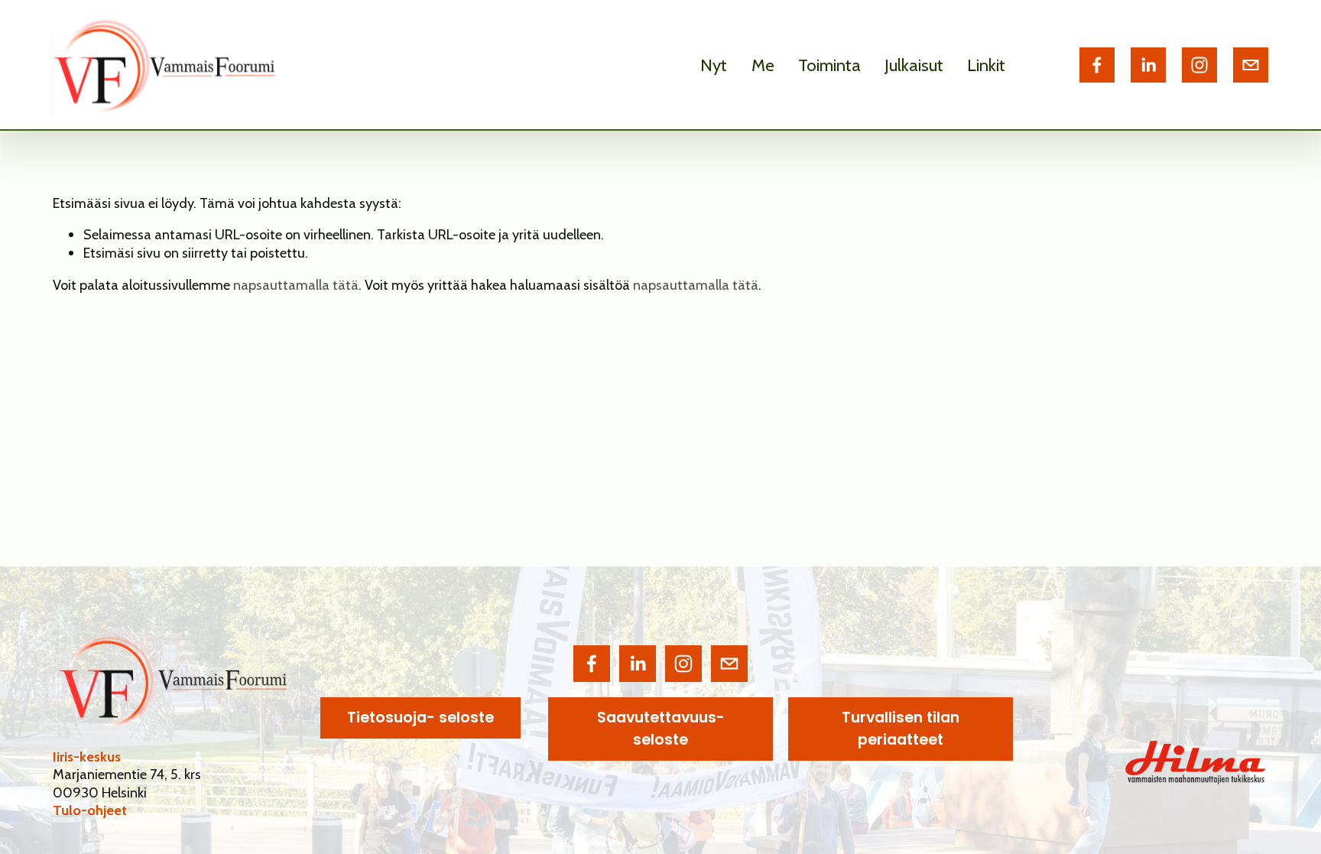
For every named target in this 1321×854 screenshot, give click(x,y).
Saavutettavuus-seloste (661, 728)
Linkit (986, 65)
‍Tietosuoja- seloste (420, 717)
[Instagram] (1199, 65)
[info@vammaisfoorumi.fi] (1250, 65)
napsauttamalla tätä (296, 285)
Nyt (713, 65)
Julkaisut (913, 65)
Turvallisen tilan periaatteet (900, 728)
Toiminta (829, 65)
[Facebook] (1097, 65)
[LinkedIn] (1148, 65)
